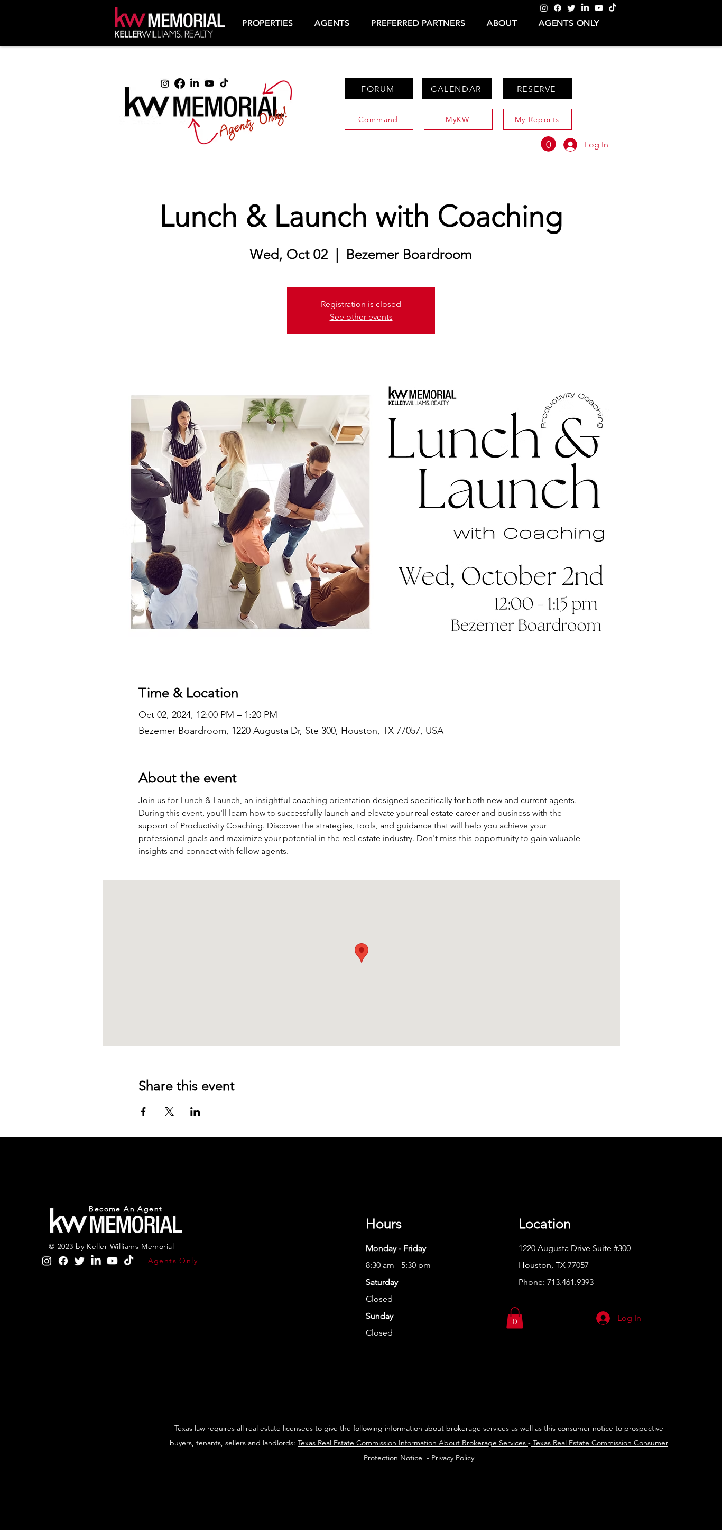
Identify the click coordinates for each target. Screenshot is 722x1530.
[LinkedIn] (585, 8)
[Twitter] (571, 8)
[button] (268, 23)
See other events (361, 317)
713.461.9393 (570, 1282)
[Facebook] (557, 8)
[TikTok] (612, 8)
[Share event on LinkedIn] (195, 1111)
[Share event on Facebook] (143, 1111)
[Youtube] (599, 8)
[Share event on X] (169, 1111)
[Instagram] (544, 8)
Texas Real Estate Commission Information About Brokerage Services (413, 1443)
